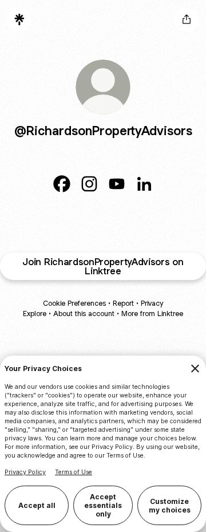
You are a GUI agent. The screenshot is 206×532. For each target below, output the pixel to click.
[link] (62, 184)
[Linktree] (19, 19)
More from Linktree (152, 313)
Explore (34, 313)
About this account (83, 313)
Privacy (152, 303)
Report (123, 303)
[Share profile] (186, 19)
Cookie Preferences (74, 303)
